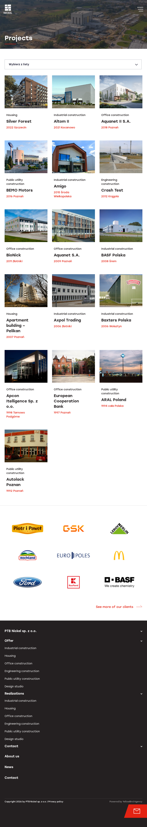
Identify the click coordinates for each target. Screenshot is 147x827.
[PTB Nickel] (8, 9)
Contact (11, 778)
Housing (10, 655)
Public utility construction (22, 678)
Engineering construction (22, 671)
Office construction (18, 663)
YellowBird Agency (132, 801)
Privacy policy (55, 801)
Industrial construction (20, 648)
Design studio (14, 686)
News (9, 767)
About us (12, 756)
